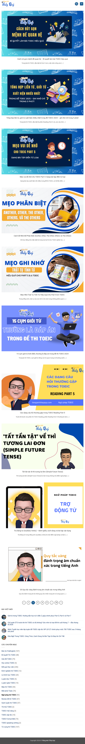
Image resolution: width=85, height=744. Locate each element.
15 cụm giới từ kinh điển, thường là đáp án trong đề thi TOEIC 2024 (42, 354)
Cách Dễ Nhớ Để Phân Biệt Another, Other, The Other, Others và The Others (42, 236)
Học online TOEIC (8, 663)
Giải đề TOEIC (7, 659)
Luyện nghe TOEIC (8, 683)
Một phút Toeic (7, 691)
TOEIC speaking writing (10, 723)
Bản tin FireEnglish (8, 651)
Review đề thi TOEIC (9, 699)
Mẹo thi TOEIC (7, 687)
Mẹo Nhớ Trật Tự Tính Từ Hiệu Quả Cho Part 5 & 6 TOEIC (42, 295)
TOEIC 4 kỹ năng (8, 711)
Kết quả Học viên (8, 667)
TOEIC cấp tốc (7, 715)
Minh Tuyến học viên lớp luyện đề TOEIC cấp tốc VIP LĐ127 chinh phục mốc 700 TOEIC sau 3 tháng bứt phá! (44, 630)
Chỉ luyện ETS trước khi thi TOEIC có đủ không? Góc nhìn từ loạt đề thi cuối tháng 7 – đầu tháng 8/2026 (43, 624)
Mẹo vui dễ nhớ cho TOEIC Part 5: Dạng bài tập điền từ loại (42, 177)
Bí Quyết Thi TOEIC (8, 655)
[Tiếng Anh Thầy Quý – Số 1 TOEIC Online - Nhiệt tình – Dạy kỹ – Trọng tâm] (8, 3)
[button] (76, 4)
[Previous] (24, 602)
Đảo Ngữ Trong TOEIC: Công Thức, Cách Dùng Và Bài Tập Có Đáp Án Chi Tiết (36, 636)
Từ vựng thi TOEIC (8, 727)
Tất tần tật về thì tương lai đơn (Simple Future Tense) (42, 472)
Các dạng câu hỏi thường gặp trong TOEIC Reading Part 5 (42, 413)
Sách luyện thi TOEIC (9, 703)
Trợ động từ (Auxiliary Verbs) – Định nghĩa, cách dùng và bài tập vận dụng (42, 531)
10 (56, 602)
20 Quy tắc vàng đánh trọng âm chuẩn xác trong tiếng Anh (42, 590)
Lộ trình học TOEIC (8, 675)
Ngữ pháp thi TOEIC (9, 695)
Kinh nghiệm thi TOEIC (10, 671)
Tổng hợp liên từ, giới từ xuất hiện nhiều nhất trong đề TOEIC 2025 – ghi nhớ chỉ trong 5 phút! (42, 118)
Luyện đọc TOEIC (8, 679)
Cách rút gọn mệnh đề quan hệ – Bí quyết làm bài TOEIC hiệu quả (42, 59)
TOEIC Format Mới (8, 719)
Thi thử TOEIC (7, 707)
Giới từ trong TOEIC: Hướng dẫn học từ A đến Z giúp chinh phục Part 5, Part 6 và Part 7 (39, 616)
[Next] (61, 602)
